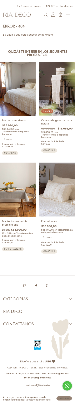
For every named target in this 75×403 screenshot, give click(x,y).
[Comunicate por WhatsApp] (67, 386)
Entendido (64, 398)
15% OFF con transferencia (57, 6)
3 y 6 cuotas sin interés (26, 6)
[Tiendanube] (38, 385)
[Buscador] (46, 15)
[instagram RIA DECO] (25, 285)
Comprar (10, 153)
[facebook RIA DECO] (36, 285)
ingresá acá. (62, 373)
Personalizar (13, 249)
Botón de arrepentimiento (37, 377)
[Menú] (68, 15)
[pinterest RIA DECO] (47, 285)
